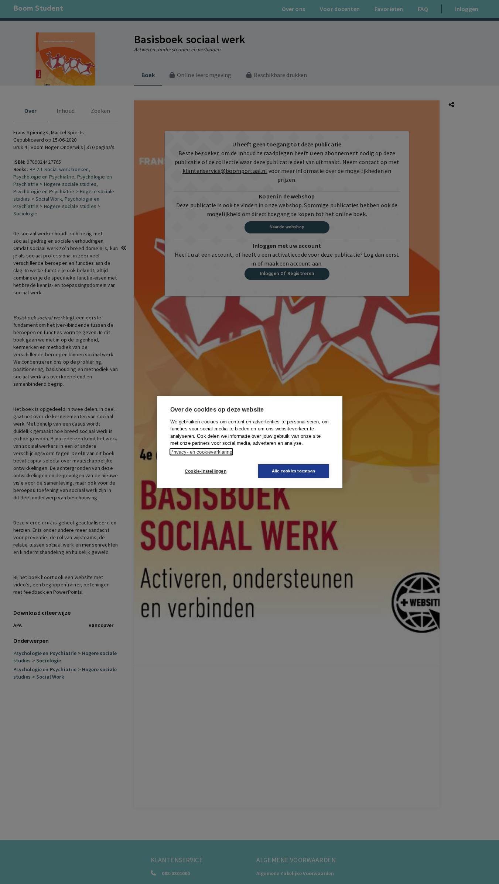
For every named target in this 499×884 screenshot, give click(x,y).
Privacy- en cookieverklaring (201, 451)
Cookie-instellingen (205, 471)
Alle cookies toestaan (293, 471)
